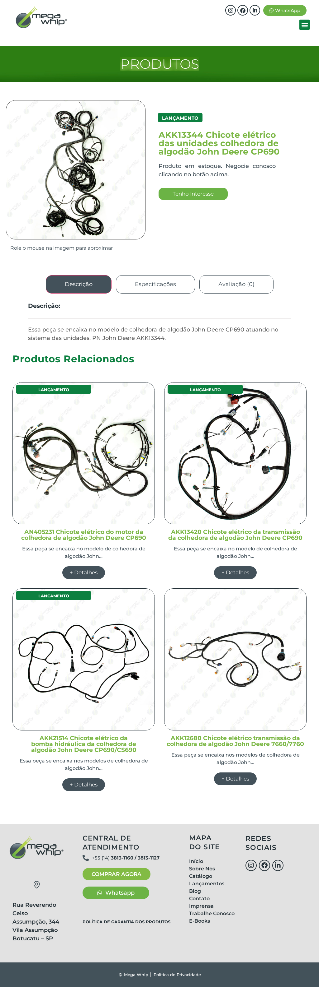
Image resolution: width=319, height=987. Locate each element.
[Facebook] (242, 10)
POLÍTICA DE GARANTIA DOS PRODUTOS (126, 921)
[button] (304, 25)
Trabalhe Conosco (212, 913)
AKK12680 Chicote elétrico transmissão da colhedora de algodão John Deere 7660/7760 (235, 741)
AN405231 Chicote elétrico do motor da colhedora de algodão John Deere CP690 (83, 534)
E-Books (199, 921)
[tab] (79, 284)
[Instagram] (230, 10)
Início (196, 861)
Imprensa (201, 906)
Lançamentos (206, 884)
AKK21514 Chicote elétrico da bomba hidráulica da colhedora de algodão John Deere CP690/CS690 (83, 743)
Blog (195, 891)
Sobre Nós (202, 869)
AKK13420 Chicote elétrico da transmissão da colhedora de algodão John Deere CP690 (235, 534)
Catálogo (200, 876)
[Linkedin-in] (255, 10)
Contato (199, 898)
